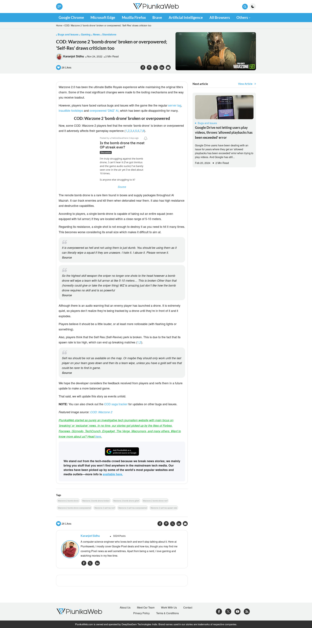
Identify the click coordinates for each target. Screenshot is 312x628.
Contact (187, 607)
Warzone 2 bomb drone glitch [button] (126, 500)
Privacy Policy (141, 613)
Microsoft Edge (103, 17)
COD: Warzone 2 (101, 412)
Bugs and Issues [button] (68, 34)
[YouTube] (237, 611)
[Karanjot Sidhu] (69, 549)
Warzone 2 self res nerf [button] (104, 507)
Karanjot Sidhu (73, 56)
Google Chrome (71, 17)
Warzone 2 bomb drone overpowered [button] (74, 507)
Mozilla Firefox (134, 17)
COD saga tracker (116, 404)
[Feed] (247, 611)
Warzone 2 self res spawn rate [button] (163, 507)
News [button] (96, 34)
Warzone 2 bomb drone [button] (68, 500)
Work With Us (169, 607)
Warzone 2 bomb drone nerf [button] (155, 500)
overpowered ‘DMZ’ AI (104, 110)
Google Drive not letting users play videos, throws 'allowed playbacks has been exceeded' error (224, 132)
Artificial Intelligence (186, 17)
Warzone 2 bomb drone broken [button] (96, 500)
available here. (113, 474)
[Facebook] (219, 611)
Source (122, 187)
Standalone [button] (109, 34)
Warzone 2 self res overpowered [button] (132, 507)
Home (59, 25)
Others (242, 17)
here (98, 436)
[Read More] (224, 107)
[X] (228, 611)
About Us (125, 607)
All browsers (219, 17)
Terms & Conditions (167, 613)
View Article (245, 83)
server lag (174, 105)
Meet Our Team (146, 607)
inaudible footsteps (71, 110)
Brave (157, 17)
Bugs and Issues (207, 123)
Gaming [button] (86, 34)
